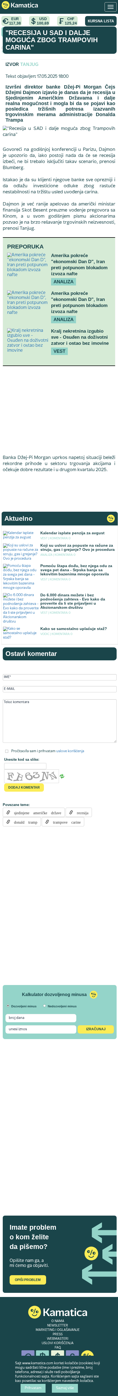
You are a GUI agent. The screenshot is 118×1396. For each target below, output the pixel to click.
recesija (80, 812)
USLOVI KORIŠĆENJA (58, 1343)
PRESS (58, 1334)
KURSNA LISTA (101, 21)
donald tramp (23, 822)
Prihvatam (33, 1388)
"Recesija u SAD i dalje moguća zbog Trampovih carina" (51, 40)
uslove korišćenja (70, 751)
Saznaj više (65, 1388)
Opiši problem (28, 1280)
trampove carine (65, 822)
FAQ (58, 1347)
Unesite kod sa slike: (21, 759)
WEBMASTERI (57, 1339)
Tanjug (29, 64)
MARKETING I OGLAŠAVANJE (58, 1330)
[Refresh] (62, 776)
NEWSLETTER (57, 1325)
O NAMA (57, 1321)
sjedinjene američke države (35, 812)
